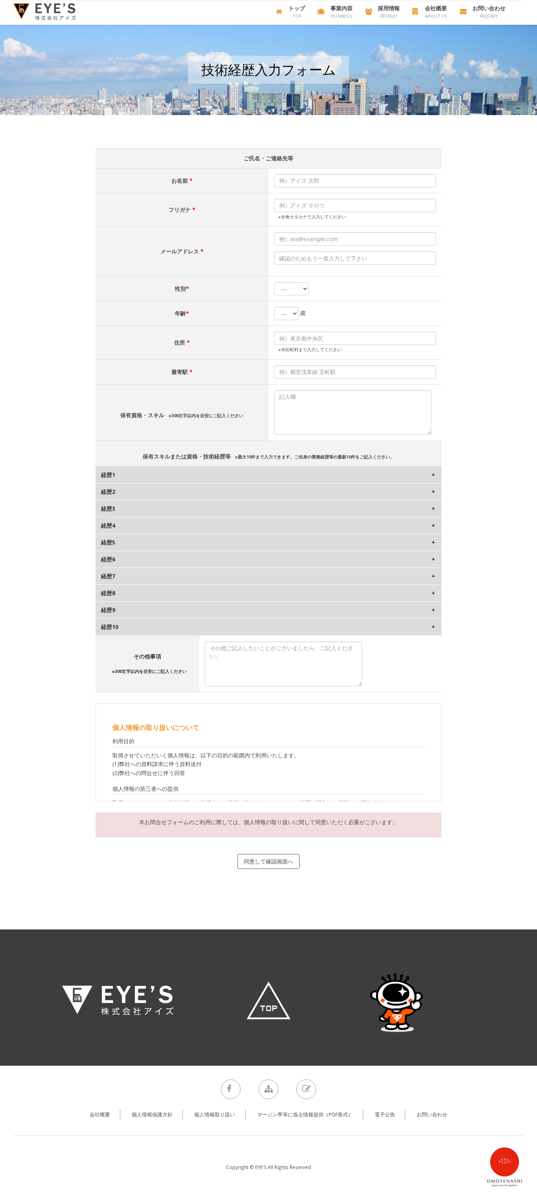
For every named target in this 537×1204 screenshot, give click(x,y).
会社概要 (100, 1114)
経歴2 (108, 491)
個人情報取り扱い (214, 1114)
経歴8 (108, 593)
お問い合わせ (432, 1114)
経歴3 (108, 508)
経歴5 (108, 542)
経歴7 (108, 576)
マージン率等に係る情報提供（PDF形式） (305, 1114)
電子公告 (385, 1114)
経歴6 (108, 559)
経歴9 (108, 610)
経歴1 (108, 474)
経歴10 (109, 626)
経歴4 (108, 525)
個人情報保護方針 (152, 1114)
